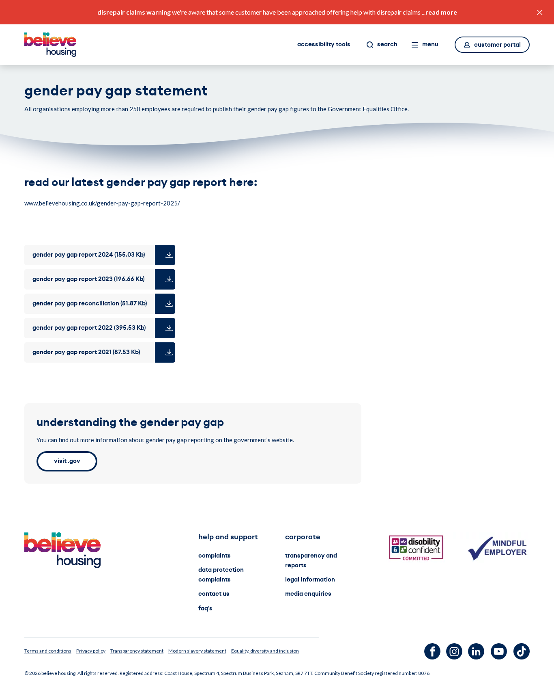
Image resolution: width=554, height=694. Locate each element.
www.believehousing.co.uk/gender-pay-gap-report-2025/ (102, 203)
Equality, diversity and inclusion (265, 651)
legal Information (310, 580)
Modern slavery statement (197, 651)
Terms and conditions (47, 651)
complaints (214, 556)
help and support (228, 536)
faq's (205, 608)
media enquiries (308, 594)
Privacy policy (90, 651)
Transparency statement (136, 651)
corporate (302, 536)
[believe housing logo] (50, 44)
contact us (214, 594)
